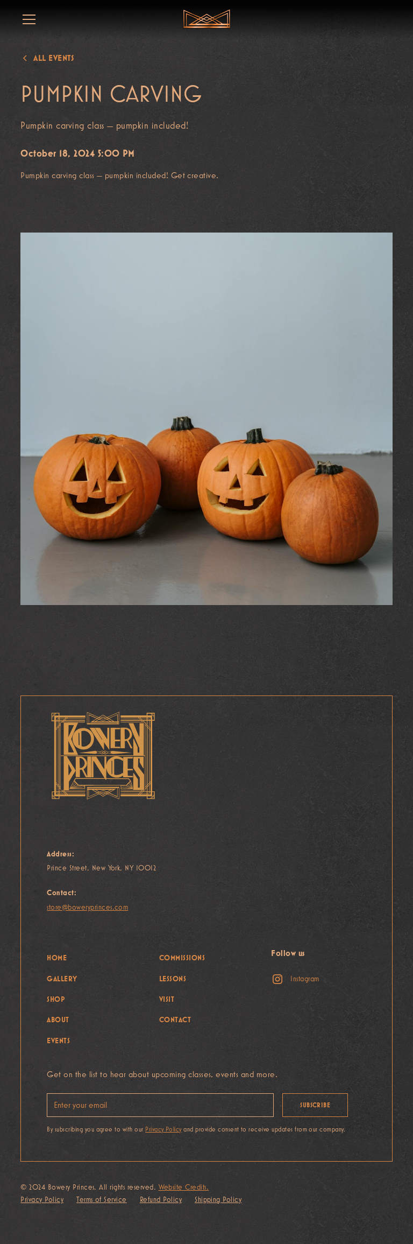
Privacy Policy (41, 1199)
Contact (175, 1019)
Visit (166, 999)
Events (58, 1040)
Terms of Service (101, 1199)
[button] (27, 19)
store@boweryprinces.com (87, 907)
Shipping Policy (218, 1199)
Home (57, 957)
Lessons (172, 978)
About (58, 1019)
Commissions (182, 957)
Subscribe (315, 1105)
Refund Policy (161, 1199)
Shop (56, 999)
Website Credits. (184, 1187)
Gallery (62, 978)
